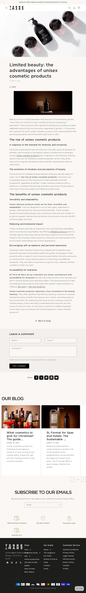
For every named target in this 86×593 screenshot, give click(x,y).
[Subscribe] (59, 504)
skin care (22, 287)
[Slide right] (83, 479)
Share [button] (14, 87)
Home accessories (31, 559)
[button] (6, 8)
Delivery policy (69, 559)
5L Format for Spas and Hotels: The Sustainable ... (60, 436)
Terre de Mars (39, 588)
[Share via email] (56, 378)
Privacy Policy (68, 553)
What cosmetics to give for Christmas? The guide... (20, 436)
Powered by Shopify (49, 588)
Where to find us (50, 559)
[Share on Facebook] (36, 378)
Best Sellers (29, 572)
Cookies (66, 565)
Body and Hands (31, 553)
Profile (65, 569)
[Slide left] (72, 479)
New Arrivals (29, 569)
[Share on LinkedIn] (51, 378)
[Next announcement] (82, 2)
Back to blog (44, 321)
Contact (47, 565)
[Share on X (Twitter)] (41, 378)
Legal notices (68, 556)
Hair (26, 556)
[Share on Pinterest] (46, 378)
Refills (27, 566)
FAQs (46, 562)
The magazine (49, 553)
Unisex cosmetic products (27, 156)
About (46, 550)
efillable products (59, 232)
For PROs (47, 556)
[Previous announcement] (4, 2)
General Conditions (71, 550)
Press (46, 569)
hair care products (37, 287)
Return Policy (68, 562)
